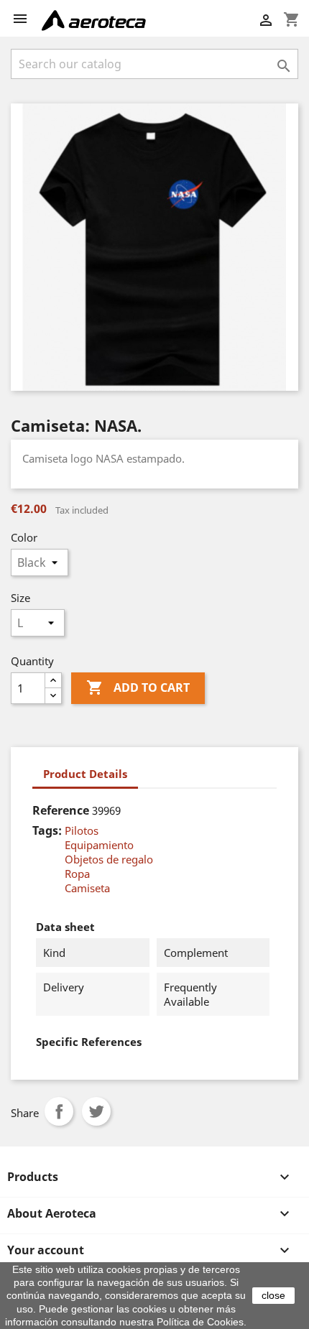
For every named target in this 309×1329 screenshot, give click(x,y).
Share (59, 1111)
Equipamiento (99, 845)
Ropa (77, 873)
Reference (60, 810)
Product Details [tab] (85, 774)
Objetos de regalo (109, 859)
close (273, 1295)
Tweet (96, 1111)
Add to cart (138, 687)
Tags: (47, 830)
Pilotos (81, 830)
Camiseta (87, 888)
